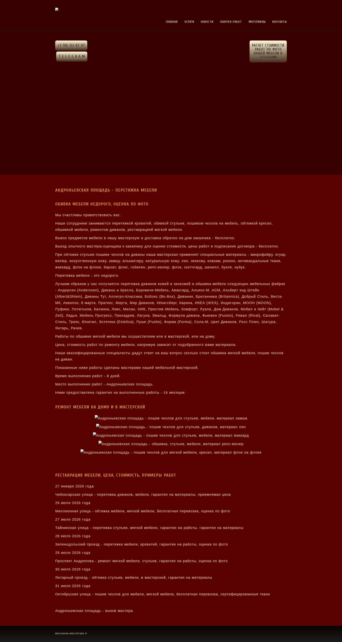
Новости (207, 22)
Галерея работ (231, 22)
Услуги (189, 22)
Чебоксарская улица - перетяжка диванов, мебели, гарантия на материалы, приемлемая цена (143, 495)
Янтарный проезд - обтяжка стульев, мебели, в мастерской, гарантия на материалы (133, 578)
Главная (172, 22)
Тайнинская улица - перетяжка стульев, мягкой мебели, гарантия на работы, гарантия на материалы (149, 528)
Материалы (257, 22)
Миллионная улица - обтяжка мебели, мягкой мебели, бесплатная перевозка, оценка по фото (142, 511)
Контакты (279, 22)
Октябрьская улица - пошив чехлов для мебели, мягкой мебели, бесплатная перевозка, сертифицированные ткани (162, 594)
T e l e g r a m (72, 56)
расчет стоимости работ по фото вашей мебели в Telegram (268, 51)
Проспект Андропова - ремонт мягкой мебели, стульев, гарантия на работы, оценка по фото (141, 561)
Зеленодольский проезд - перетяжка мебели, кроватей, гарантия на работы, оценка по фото (141, 544)
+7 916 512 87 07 (71, 45)
